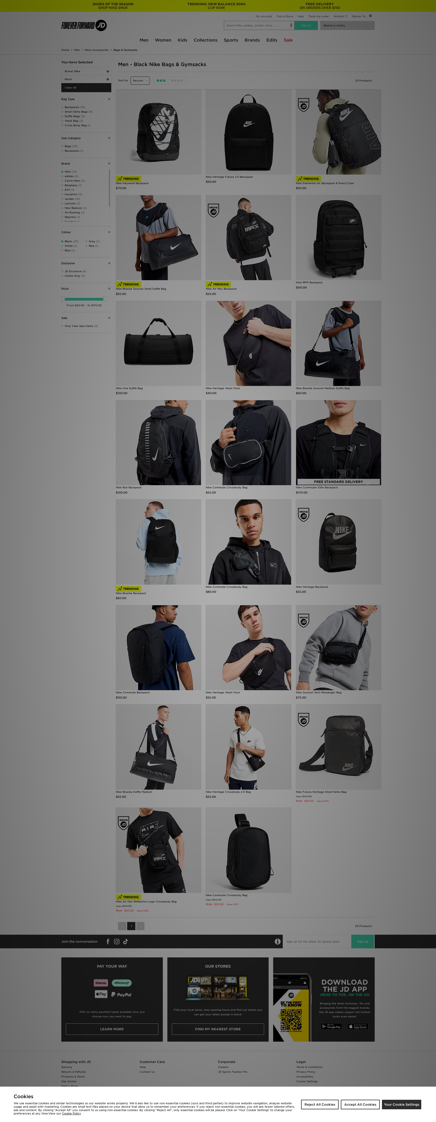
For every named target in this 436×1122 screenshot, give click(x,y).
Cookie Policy (71, 1113)
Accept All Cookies (360, 1104)
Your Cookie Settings (401, 1104)
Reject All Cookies (320, 1104)
